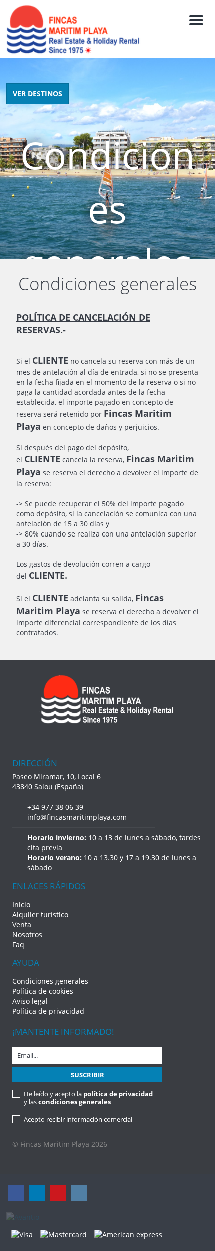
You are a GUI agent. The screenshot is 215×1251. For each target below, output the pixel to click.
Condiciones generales (50, 981)
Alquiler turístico (40, 914)
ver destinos (37, 93)
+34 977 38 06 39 (56, 807)
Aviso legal (30, 1001)
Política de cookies (43, 991)
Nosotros (27, 934)
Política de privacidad (48, 1011)
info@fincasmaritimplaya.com (77, 817)
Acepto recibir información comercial (78, 1119)
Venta (22, 924)
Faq (18, 944)
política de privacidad (118, 1093)
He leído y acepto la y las (88, 1098)
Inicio (21, 904)
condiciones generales (74, 1101)
